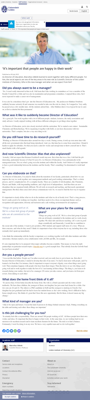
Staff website (5, 29)
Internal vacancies (53, 371)
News (13, 29)
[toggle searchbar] (87, 7)
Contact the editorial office (11, 371)
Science (52, 346)
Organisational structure (35, 2)
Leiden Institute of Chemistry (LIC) (62, 350)
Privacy (5, 375)
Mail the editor (82, 331)
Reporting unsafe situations (12, 390)
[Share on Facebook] (4, 331)
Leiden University (6, 2)
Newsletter (51, 387)
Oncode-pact (38, 246)
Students (14, 2)
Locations (5, 368)
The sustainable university (56, 368)
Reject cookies (28, 397)
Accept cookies (10, 397)
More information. (28, 393)
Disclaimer (6, 378)
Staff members (23, 2)
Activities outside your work (57, 378)
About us (50, 364)
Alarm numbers (7, 387)
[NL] (74, 11)
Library (45, 2)
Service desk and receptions (12, 364)
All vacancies (51, 375)
